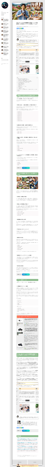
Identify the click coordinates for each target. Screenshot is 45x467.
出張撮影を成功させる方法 (27, 450)
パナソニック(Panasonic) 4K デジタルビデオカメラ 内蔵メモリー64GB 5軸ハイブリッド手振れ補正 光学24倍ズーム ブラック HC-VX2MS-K (31, 341)
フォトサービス (24, 451)
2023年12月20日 (19, 450)
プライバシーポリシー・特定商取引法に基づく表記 (4, 12)
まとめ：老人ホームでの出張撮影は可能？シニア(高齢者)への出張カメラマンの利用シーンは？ (27, 89)
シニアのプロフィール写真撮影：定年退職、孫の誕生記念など (25, 81)
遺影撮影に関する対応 (21, 84)
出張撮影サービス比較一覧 (25, 274)
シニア (21, 451)
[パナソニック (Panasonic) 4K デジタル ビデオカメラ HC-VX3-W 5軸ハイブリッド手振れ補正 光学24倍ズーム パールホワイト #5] (17, 325)
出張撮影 (28, 451)
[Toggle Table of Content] (37, 77)
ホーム (2, 11)
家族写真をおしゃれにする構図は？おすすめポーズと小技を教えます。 (26, 444)
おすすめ (25, 160)
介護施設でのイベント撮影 (21, 88)
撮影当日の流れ (20, 85)
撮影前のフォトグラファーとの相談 (22, 86)
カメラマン (19, 451)
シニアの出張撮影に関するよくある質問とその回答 (23, 82)
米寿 (31, 451)
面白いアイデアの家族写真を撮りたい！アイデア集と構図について (26, 441)
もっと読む (29, 338)
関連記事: (19, 90)
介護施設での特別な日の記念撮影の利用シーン (23, 78)
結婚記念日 (34, 451)
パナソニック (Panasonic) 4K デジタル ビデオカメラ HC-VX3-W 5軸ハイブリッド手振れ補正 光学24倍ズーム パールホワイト (31, 319)
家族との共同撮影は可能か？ (22, 83)
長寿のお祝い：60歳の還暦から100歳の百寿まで (24, 79)
